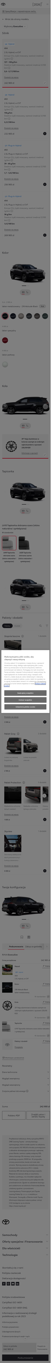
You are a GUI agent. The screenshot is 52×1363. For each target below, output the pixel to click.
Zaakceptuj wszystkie (25, 693)
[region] (25, 681)
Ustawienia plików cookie (25, 707)
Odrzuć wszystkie (25, 700)
